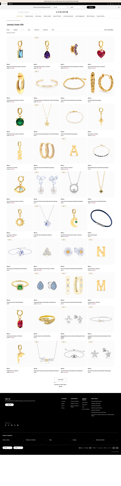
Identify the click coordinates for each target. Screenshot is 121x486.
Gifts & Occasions (91, 16)
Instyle (63, 403)
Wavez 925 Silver (57, 16)
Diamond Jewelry (29, 16)
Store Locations (85, 409)
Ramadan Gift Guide (96, 405)
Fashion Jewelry (47, 16)
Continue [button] (91, 7)
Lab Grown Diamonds (68, 16)
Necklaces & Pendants (31, 439)
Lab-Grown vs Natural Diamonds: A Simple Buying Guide (102, 415)
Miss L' (63, 405)
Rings (50, 439)
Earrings (74, 439)
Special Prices (20, 16)
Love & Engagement (79, 16)
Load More (60, 379)
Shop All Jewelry (100, 16)
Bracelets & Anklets (100, 439)
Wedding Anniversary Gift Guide (98, 412)
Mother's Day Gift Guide (96, 408)
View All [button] (60, 386)
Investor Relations (75, 401)
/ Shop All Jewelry (13, 20)
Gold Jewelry (38, 16)
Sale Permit (84, 402)
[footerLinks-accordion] (14, 440)
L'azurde (8, 20)
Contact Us (84, 404)
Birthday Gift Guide (95, 410)
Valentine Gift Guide (95, 403)
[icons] (5, 425)
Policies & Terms (74, 403)
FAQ (83, 407)
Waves (63, 408)
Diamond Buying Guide (96, 401)
